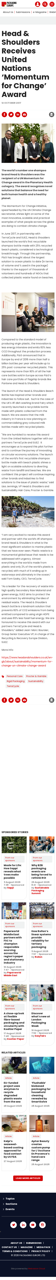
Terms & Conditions (15, 1251)
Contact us (9, 1247)
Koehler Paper (15, 1039)
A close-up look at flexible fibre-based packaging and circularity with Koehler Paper (14, 1021)
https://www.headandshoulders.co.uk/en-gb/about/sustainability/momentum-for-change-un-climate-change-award (27, 661)
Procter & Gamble (36, 676)
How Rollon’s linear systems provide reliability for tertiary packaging (41, 939)
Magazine (27, 1247)
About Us (8, 12)
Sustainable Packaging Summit (40, 890)
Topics (10, 1198)
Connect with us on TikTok (28, 1232)
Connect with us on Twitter (13, 1225)
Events (10, 1209)
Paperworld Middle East (12, 974)
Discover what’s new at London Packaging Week (40, 1020)
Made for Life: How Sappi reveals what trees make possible (12, 871)
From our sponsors (10, 859)
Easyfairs (40, 1035)
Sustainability (35, 681)
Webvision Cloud (36, 1268)
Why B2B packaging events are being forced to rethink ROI (41, 871)
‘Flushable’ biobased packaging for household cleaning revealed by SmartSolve (41, 1092)
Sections (11, 1204)
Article (8, 1078)
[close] (34, 111)
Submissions (23, 12)
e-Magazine (40, 12)
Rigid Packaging (16, 681)
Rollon (38, 956)
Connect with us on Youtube (33, 1225)
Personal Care (15, 676)
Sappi (10, 887)
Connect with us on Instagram (42, 1225)
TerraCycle (13, 686)
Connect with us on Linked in (23, 1225)
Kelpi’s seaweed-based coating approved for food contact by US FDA (13, 1149)
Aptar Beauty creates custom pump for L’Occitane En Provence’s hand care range (40, 1150)
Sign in (17, 107)
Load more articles (28, 1178)
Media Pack (43, 1247)
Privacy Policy (40, 1251)
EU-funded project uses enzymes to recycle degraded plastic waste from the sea (13, 1092)
